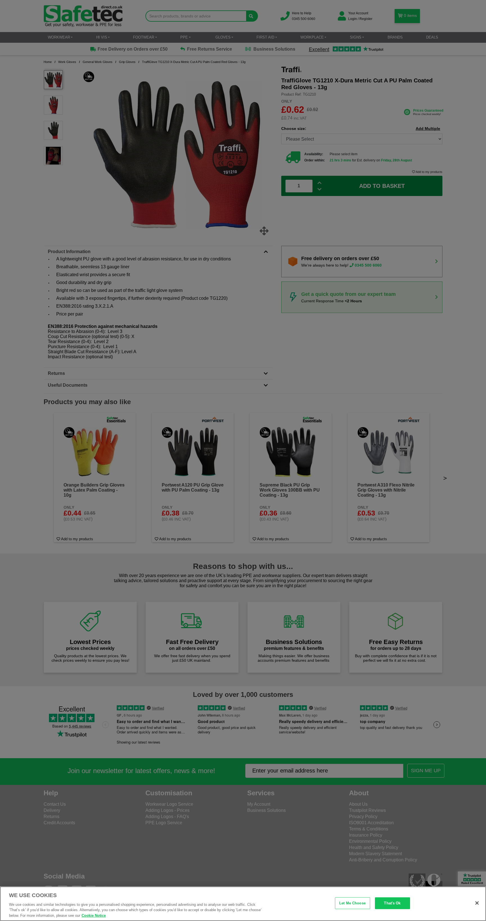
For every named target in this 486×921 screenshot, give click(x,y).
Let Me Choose (352, 903)
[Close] (477, 903)
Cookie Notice (94, 915)
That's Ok (392, 903)
